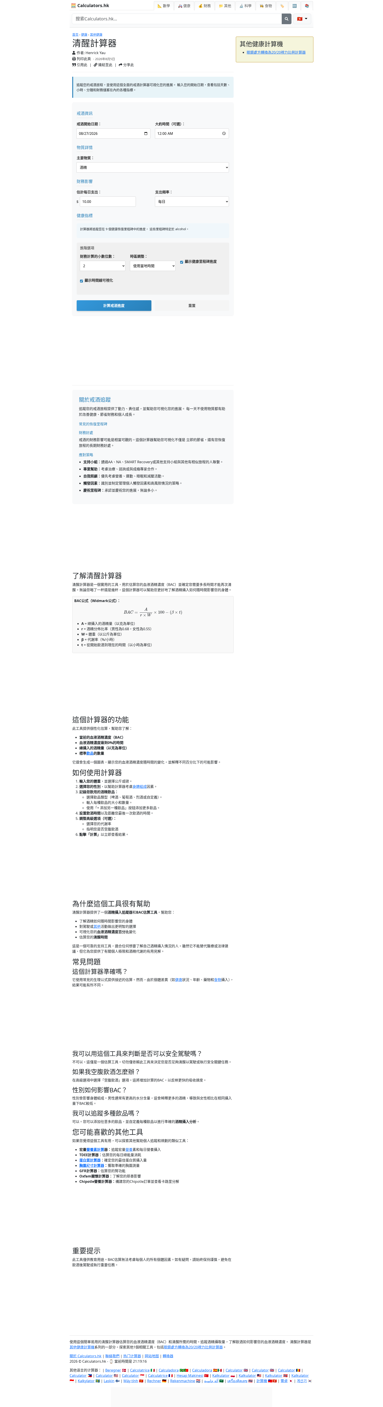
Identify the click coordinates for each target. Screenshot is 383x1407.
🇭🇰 (300, 19)
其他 (97, 926)
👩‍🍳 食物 (266, 5)
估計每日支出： (89, 192)
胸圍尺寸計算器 (91, 1165)
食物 (217, 979)
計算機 (261, 1380)
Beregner (113, 1370)
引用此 (81, 64)
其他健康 (96, 34)
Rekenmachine (182, 1380)
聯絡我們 (112, 1356)
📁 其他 (225, 5)
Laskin (109, 1380)
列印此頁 (83, 58)
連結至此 (104, 64)
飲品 (90, 753)
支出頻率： (164, 192)
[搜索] (286, 19)
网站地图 (152, 1356)
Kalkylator (86, 1380)
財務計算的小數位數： (97, 256)
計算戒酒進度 (114, 305)
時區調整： (139, 256)
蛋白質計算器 (90, 1160)
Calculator (234, 1370)
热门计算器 (132, 1356)
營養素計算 (95, 1149)
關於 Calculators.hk (86, 1356)
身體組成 (140, 786)
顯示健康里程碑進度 (201, 261)
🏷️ (282, 5)
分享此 (128, 64)
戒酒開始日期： (89, 124)
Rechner (154, 1380)
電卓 (284, 1380)
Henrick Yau (96, 52)
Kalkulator (221, 1375)
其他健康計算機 (82, 1347)
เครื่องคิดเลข (237, 1380)
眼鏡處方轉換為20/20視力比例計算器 (276, 52)
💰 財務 (204, 5)
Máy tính (130, 1380)
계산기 (302, 1380)
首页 (75, 34)
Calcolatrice (140, 1370)
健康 (84, 34)
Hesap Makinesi (190, 1375)
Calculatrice (158, 1375)
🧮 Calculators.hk (90, 5)
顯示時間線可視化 (99, 280)
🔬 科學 (245, 5)
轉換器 (168, 1356)
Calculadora (169, 1370)
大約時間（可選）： (170, 124)
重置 (191, 305)
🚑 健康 (184, 5)
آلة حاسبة (211, 1380)
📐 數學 (164, 5)
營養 (129, 1149)
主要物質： (85, 157)
